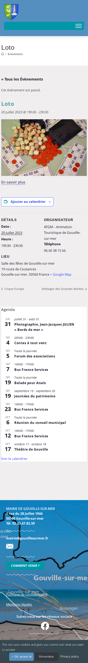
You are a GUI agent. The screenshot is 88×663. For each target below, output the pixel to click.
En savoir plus (13, 182)
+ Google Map (60, 274)
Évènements (15, 54)
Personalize (46, 656)
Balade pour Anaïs (30, 383)
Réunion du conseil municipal (40, 422)
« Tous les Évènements (22, 79)
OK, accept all (23, 656)
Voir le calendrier (14, 458)
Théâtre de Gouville (31, 449)
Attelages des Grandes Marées (63, 289)
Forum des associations (34, 356)
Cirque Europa (13, 289)
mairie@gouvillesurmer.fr (27, 538)
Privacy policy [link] (69, 656)
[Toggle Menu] (78, 26)
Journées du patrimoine (34, 396)
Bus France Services (31, 369)
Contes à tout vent (30, 343)
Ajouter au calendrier (28, 201)
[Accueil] (2, 54)
